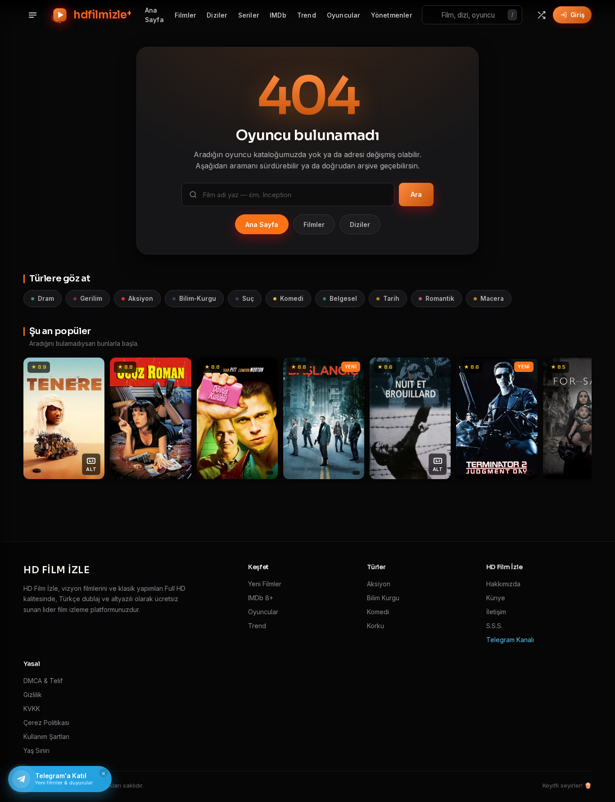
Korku (375, 626)
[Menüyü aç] (32, 15)
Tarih (391, 298)
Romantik (439, 298)
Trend (306, 15)
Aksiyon (140, 298)
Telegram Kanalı (510, 639)
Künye (495, 598)
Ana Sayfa (154, 14)
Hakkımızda (503, 584)
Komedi (291, 298)
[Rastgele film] (541, 15)
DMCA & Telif (43, 680)
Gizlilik (32, 694)
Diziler (217, 15)
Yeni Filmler (264, 584)
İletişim (496, 612)
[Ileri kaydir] (580, 418)
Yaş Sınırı (36, 750)
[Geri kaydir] (35, 418)
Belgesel (343, 298)
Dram (46, 298)
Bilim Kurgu (383, 598)
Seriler (248, 15)
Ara (416, 194)
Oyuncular (343, 15)
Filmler (185, 15)
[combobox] (472, 14)
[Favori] (92, 367)
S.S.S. (494, 626)
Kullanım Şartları (46, 736)
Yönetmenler (391, 15)
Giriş (577, 14)
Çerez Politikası (46, 722)
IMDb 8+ (260, 598)
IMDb (278, 15)
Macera (492, 298)
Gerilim (91, 298)
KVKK (31, 708)
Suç (248, 298)
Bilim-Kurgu (197, 298)
